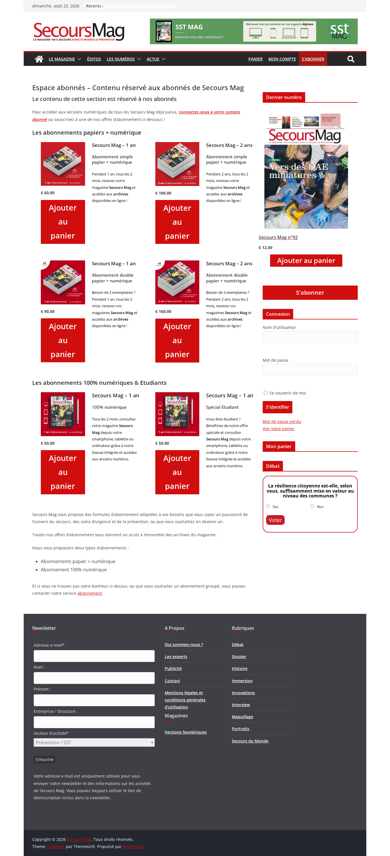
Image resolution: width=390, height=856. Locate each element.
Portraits (240, 728)
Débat (238, 644)
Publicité (173, 668)
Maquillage (242, 716)
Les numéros (121, 59)
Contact (172, 680)
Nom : (39, 667)
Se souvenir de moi (287, 393)
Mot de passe (275, 360)
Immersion (242, 680)
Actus (153, 59)
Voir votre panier (279, 428)
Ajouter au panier (63, 221)
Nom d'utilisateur (279, 327)
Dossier (239, 656)
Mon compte (282, 59)
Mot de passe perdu (282, 421)
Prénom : (42, 689)
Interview (241, 704)
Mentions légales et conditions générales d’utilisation (185, 700)
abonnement (89, 593)
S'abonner (310, 292)
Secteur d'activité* (51, 733)
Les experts (176, 656)
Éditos (94, 59)
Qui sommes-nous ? (184, 644)
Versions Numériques (186, 732)
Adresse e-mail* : (50, 645)
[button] (78, 59)
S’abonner (313, 59)
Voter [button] (275, 520)
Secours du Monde (250, 741)
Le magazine (62, 59)
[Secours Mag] (39, 59)
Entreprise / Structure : (56, 711)
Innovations (243, 692)
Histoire (240, 668)
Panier (255, 59)
